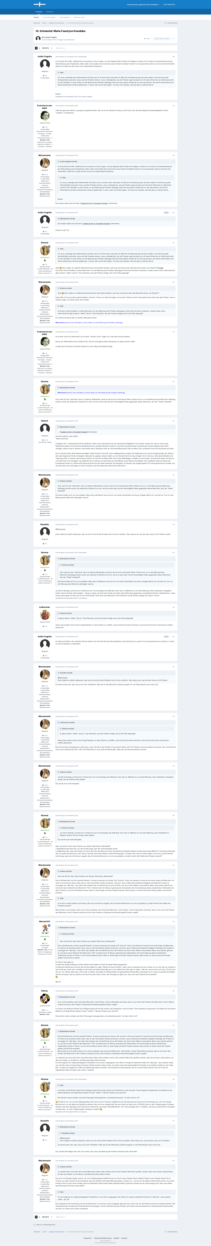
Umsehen (38, 12)
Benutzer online (79, 17)
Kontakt (116, 1238)
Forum (36, 17)
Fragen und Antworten (66, 40)
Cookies (124, 1238)
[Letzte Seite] (51, 48)
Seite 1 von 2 (60, 48)
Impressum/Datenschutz (103, 1238)
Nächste (45, 48)
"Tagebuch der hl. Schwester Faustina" (94, 203)
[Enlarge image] (60, 268)
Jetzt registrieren (169, 4)
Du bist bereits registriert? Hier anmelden (142, 4)
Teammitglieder (64, 17)
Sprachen (87, 1238)
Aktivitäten (49, 12)
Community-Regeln (49, 17)
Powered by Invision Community (105, 1243)
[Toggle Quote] (59, 72)
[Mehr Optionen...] (173, 56)
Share (147, 38)
